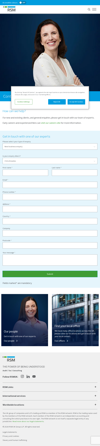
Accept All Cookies (76, 102)
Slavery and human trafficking (15, 440)
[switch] (22, 2)
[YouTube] (34, 377)
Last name (56, 167)
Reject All (57, 102)
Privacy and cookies (11, 436)
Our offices (60, 340)
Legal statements (10, 432)
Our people (9, 340)
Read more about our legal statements (28, 421)
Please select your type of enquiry (17, 141)
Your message (8, 252)
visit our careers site (51, 122)
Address (6, 204)
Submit (50, 274)
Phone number (9, 192)
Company (6, 228)
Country (6, 216)
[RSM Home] (9, 8)
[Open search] (89, 9)
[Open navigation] (94, 9)
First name (7, 167)
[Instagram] (22, 377)
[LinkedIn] (28, 377)
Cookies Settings (23, 102)
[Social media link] (9, 359)
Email (5, 180)
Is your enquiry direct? (12, 156)
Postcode (6, 240)
